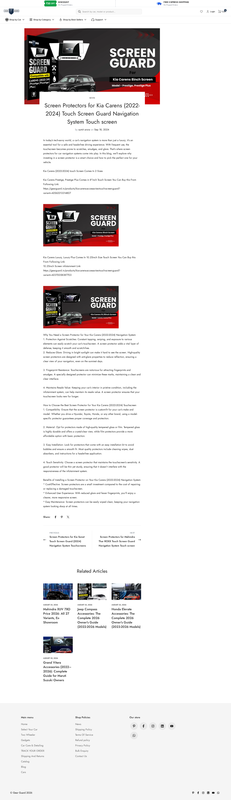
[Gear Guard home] (11, 11)
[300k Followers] (143, 726)
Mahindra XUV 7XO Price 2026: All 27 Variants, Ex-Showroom (56, 616)
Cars (23, 772)
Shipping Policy (83, 729)
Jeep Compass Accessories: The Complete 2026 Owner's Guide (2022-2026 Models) (91, 618)
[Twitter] (68, 517)
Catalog (25, 761)
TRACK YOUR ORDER (32, 751)
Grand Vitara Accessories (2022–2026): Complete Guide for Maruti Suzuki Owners (57, 671)
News (92, 98)
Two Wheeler (28, 735)
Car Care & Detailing (32, 745)
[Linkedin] (162, 726)
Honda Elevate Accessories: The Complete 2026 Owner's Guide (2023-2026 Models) (126, 618)
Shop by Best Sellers (73, 19)
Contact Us (81, 756)
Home (24, 724)
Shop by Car (15, 19)
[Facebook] (55, 517)
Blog (23, 767)
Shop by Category (42, 19)
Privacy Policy (82, 745)
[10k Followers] (153, 726)
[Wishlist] (201, 11)
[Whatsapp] (134, 735)
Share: (46, 517)
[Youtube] (172, 726)
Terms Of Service (84, 735)
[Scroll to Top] (224, 783)
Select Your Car (29, 729)
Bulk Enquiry (81, 751)
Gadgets (25, 740)
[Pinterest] (62, 517)
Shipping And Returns (32, 756)
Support (99, 19)
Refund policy (82, 740)
